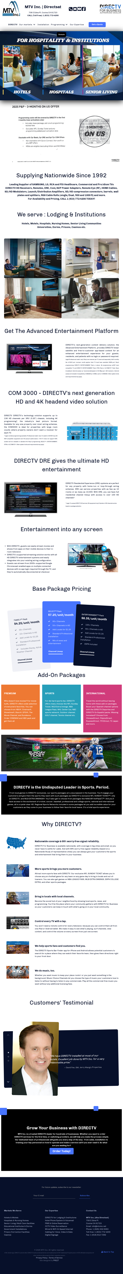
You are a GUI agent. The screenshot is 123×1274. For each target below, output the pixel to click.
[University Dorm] (90, 298)
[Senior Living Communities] (33, 298)
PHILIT (56, 1260)
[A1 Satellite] (62, 133)
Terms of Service (55, 1258)
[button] (8, 1052)
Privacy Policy (41, 1258)
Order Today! (62, 1151)
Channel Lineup (25, 659)
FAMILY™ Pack (21, 619)
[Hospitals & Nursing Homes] (90, 258)
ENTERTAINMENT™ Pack (93, 615)
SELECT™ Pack (55, 611)
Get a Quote (97, 24)
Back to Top (108, 1252)
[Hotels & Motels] (33, 258)
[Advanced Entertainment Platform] (28, 358)
